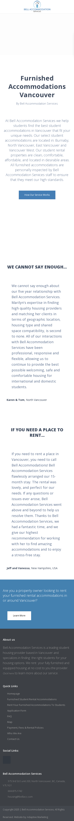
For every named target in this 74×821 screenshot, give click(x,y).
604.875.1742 (15, 791)
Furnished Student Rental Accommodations (32, 699)
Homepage (13, 693)
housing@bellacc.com (20, 796)
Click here (8, 673)
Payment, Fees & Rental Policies (25, 727)
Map (9, 722)
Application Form (16, 710)
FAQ (9, 716)
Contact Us (13, 739)
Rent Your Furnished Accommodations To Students (36, 705)
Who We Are (14, 733)
